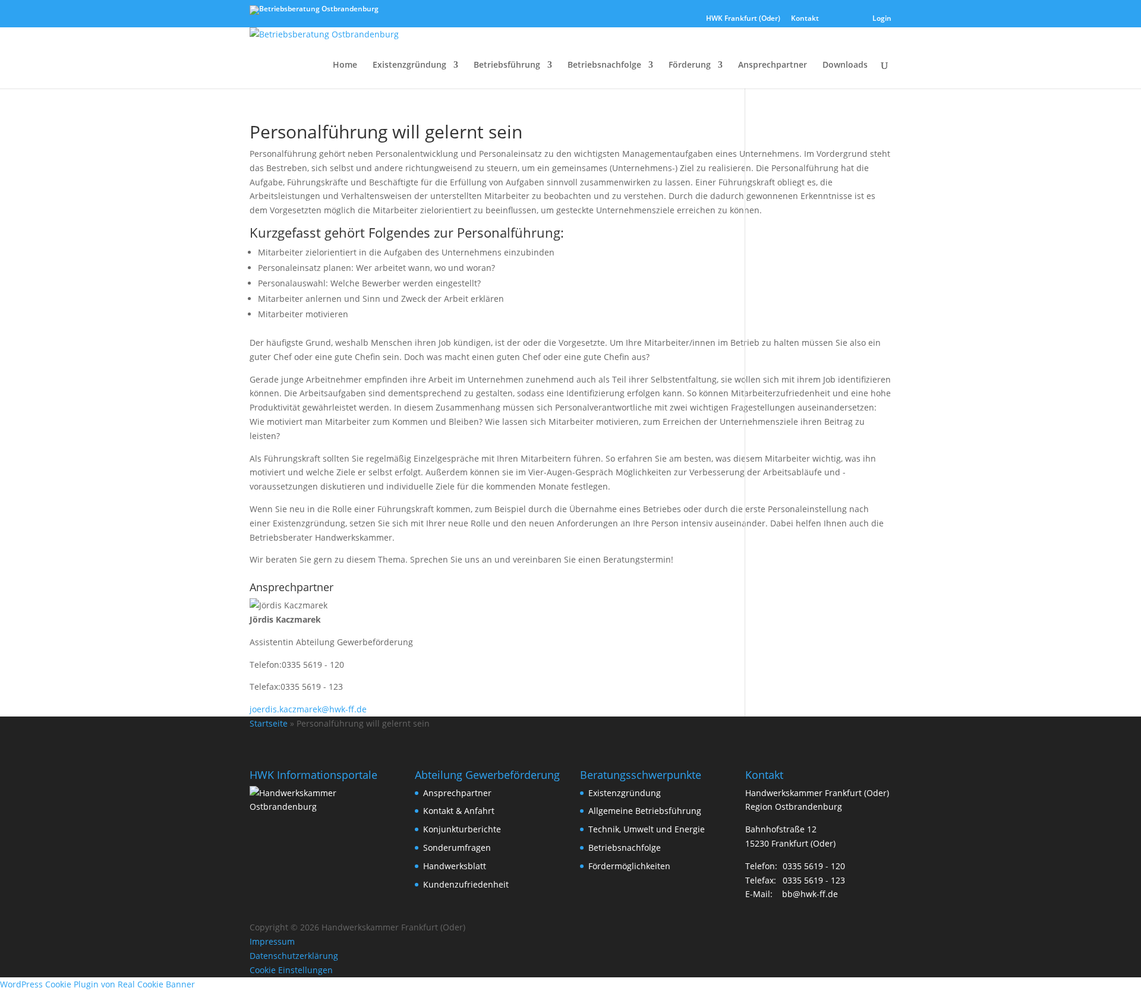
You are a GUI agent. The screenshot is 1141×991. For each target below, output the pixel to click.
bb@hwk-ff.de (810, 894)
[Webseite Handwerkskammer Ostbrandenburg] (323, 806)
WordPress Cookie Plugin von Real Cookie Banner (97, 984)
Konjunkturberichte (462, 829)
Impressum (272, 941)
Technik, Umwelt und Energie (646, 829)
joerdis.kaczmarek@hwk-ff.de (308, 709)
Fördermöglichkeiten (629, 866)
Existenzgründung (409, 65)
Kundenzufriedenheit (466, 884)
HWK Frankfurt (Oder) (743, 19)
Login (881, 19)
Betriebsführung (507, 65)
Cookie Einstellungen (291, 970)
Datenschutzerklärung (294, 955)
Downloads (845, 65)
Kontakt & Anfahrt (458, 810)
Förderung (690, 65)
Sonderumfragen (457, 847)
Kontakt (805, 19)
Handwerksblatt (454, 866)
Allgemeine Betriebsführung (644, 810)
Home (345, 65)
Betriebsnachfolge (604, 65)
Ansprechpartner (772, 65)
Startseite (269, 723)
